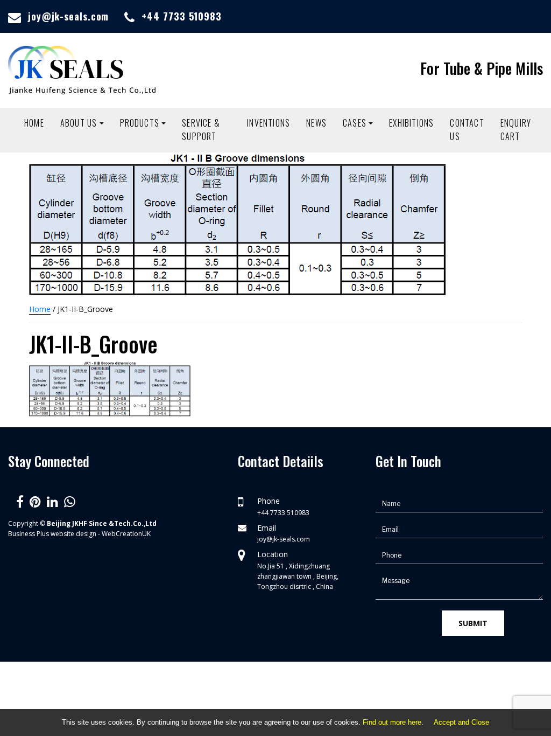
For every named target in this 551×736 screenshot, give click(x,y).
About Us (78, 122)
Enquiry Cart (515, 129)
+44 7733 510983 (182, 16)
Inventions (268, 122)
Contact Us (467, 129)
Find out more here (392, 722)
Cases (354, 122)
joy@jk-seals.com (68, 16)
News (316, 122)
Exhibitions (411, 122)
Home (34, 122)
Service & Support (201, 129)
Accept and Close (461, 722)
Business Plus (28, 533)
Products (140, 122)
